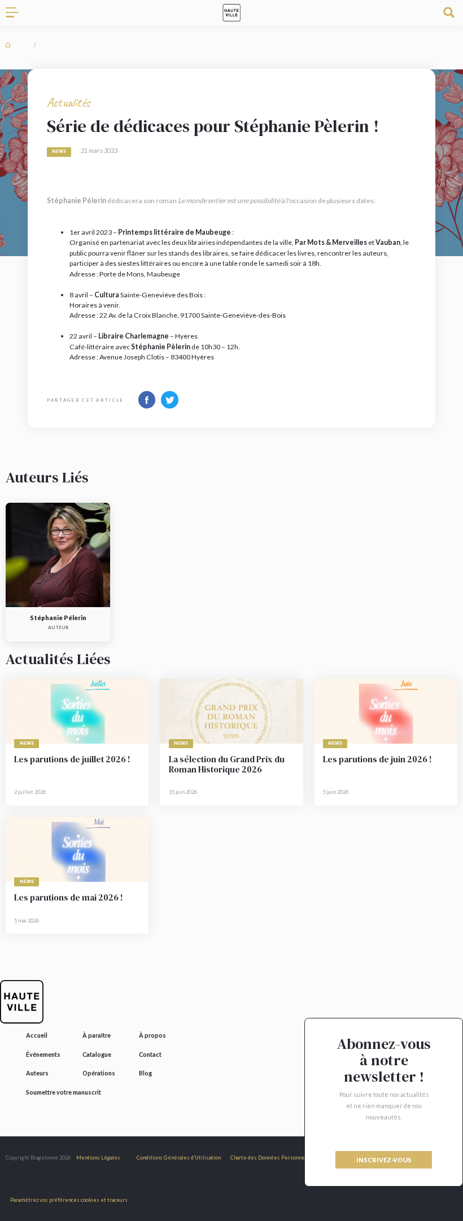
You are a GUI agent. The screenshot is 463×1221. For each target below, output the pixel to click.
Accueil (36, 1035)
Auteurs (37, 1073)
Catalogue (96, 1054)
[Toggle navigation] (16, 12)
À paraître (96, 1035)
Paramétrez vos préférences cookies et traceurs (69, 1200)
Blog (22, 44)
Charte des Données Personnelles (272, 1157)
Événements (43, 1054)
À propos (152, 1035)
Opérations (98, 1073)
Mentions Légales (98, 1157)
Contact (150, 1054)
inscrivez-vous (384, 1159)
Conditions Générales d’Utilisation (179, 1157)
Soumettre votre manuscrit (63, 1092)
